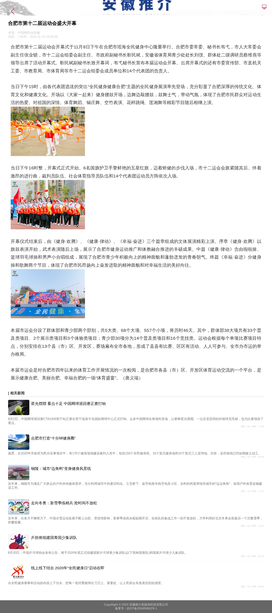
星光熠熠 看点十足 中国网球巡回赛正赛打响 (68, 404)
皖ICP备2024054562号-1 (142, 608)
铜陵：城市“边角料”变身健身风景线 (61, 468)
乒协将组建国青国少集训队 (54, 537)
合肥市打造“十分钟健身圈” (53, 438)
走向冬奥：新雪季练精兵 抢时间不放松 (64, 503)
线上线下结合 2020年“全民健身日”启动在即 (67, 568)
